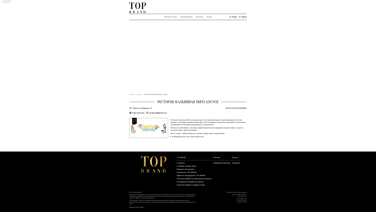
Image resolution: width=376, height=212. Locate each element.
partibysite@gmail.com (158, 113)
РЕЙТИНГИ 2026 (170, 17)
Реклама (216, 157)
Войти (244, 17)
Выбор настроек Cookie (136, 207)
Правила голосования (185, 169)
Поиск (234, 17)
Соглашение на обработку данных (190, 182)
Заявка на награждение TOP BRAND (191, 175)
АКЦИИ (209, 17)
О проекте (181, 163)
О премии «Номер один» (186, 166)
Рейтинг (139, 94)
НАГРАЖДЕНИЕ (186, 17)
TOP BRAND (181, 157)
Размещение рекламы (221, 163)
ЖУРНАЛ (199, 17)
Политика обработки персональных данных (194, 179)
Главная (132, 94)
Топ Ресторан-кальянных (236, 108)
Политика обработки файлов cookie (191, 185)
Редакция (236, 163)
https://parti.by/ (138, 113)
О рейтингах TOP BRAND (187, 172)
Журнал (235, 157)
